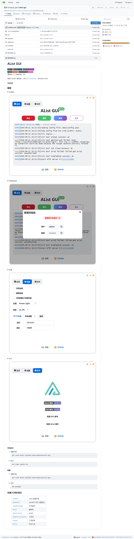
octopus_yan (12, 8)
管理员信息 (13, 181)
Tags (85, 19)
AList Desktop (30, 79)
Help (17, 2)
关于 (10, 359)
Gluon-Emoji (17, 513)
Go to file (20, 23)
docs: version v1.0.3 (46, 35)
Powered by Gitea (7, 537)
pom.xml (10, 49)
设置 (10, 270)
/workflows (13, 31)
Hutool (15, 520)
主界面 (11, 92)
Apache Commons (19, 517)
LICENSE (10, 46)
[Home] (3, 2)
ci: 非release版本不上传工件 (48, 31)
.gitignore (11, 42)
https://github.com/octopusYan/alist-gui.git (20, 10)
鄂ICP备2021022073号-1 (124, 537)
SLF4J (15, 524)
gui (9, 35)
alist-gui (22, 8)
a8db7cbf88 (21, 27)
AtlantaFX (16, 502)
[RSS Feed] (93, 7)
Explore (10, 2)
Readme (108, 29)
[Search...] (128, 19)
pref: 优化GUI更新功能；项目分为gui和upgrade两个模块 (57, 42)
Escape (96, 58)
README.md (11, 53)
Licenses (84, 537)
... (40, 27)
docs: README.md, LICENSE (49, 46)
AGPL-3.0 (108, 32)
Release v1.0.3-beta (32, 27)
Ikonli (15, 510)
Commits (21, 19)
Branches (53, 19)
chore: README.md (46, 53)
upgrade (10, 38)
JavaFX (15, 499)
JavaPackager (18, 506)
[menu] (77, 537)
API (89, 537)
